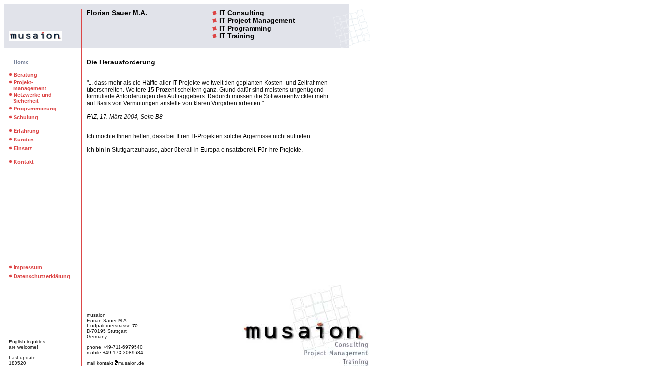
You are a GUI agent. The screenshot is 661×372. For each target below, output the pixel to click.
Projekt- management (27, 85)
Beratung (25, 75)
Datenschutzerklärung (42, 276)
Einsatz (23, 148)
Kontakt (24, 162)
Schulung (26, 117)
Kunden (24, 139)
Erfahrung (26, 131)
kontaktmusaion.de (120, 363)
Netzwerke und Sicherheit (30, 98)
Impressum (28, 267)
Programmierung (35, 108)
